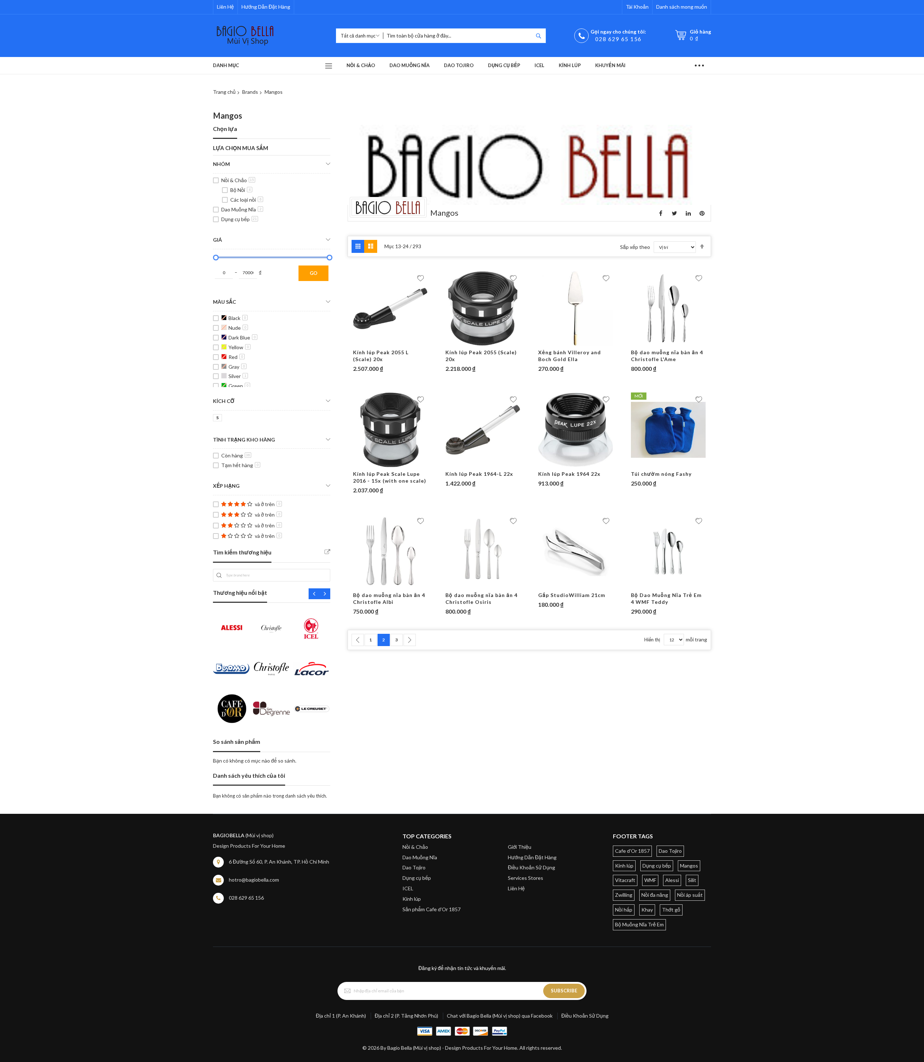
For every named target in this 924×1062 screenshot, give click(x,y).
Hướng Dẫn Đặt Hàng (265, 7)
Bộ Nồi (240, 190)
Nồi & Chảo (237, 180)
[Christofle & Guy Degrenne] (271, 668)
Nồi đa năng (654, 895)
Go (313, 273)
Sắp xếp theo (635, 247)
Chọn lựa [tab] (225, 128)
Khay (647, 910)
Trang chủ (224, 92)
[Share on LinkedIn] (688, 213)
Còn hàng (235, 455)
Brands (250, 92)
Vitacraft (625, 880)
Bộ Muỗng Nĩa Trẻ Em (639, 924)
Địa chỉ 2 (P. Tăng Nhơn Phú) (406, 1016)
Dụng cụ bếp (239, 219)
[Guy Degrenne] (271, 708)
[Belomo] (231, 668)
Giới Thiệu (519, 847)
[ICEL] (311, 628)
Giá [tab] (217, 240)
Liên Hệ (225, 7)
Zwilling (623, 895)
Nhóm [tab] (221, 164)
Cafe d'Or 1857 (632, 851)
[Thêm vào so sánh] (404, 342)
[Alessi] (231, 628)
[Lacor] (311, 668)
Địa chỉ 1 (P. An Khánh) (341, 1016)
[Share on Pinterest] (702, 213)
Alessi (672, 880)
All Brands (327, 552)
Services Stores (525, 878)
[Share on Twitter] (675, 213)
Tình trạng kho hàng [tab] (244, 439)
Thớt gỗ (671, 910)
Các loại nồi (246, 200)
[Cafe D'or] (231, 708)
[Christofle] (271, 628)
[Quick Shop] (390, 342)
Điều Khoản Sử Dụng (531, 867)
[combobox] (458, 35)
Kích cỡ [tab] (223, 401)
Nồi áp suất (690, 895)
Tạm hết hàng (240, 465)
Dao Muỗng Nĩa (241, 209)
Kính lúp (411, 899)
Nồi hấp (623, 910)
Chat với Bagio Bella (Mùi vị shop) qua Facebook (500, 1016)
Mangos (689, 866)
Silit (692, 880)
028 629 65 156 (618, 39)
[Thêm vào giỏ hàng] (376, 342)
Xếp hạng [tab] (226, 486)
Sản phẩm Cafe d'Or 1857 (431, 909)
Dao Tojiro (414, 867)
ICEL (407, 888)
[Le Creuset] (311, 708)
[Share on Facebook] (661, 213)
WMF (650, 880)
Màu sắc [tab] (224, 302)
